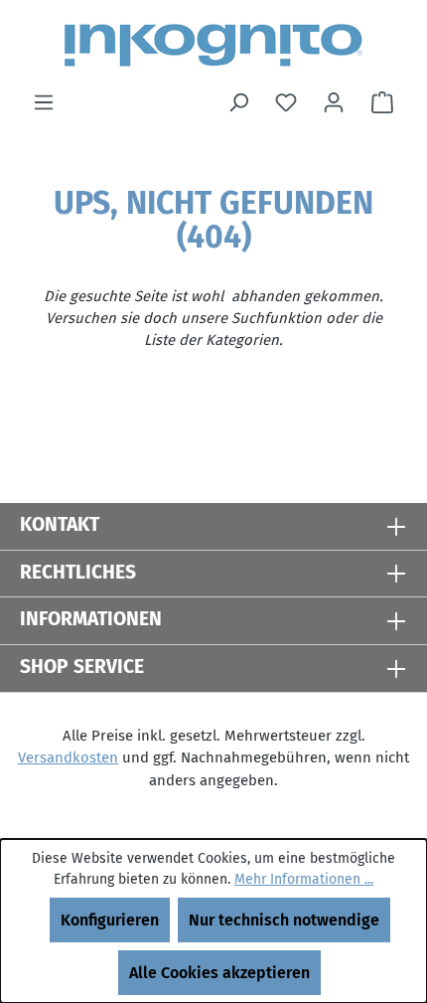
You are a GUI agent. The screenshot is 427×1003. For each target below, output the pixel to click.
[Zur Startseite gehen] (213, 45)
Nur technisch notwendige (284, 920)
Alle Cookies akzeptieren (219, 972)
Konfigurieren (110, 920)
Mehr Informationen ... (303, 879)
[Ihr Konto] (333, 102)
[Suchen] (238, 102)
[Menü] (44, 102)
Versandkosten (68, 757)
